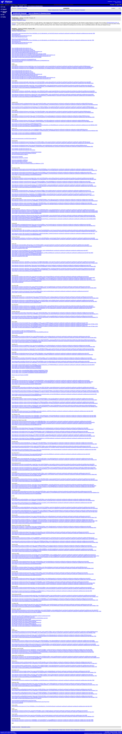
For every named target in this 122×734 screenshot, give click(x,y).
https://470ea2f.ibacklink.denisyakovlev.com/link (22, 71)
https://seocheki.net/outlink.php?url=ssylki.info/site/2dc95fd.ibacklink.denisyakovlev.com (31, 56)
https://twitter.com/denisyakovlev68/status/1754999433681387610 (26, 624)
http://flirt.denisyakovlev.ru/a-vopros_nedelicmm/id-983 (24, 621)
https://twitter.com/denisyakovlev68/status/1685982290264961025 (26, 134)
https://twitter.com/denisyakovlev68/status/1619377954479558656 (26, 292)
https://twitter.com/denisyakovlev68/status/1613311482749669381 (26, 460)
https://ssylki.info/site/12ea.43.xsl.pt (20, 43)
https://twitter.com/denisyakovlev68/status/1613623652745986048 (26, 612)
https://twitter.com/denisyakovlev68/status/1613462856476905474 (26, 488)
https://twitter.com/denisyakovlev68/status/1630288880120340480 (26, 220)
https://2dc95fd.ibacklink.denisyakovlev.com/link (22, 49)
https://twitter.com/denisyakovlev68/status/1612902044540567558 (26, 407)
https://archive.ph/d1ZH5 (17, 333)
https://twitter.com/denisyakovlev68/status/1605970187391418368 (26, 57)
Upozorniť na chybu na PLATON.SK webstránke (93, 733)
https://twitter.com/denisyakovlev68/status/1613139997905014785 (26, 412)
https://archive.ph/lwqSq (17, 61)
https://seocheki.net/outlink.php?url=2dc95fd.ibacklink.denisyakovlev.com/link (29, 53)
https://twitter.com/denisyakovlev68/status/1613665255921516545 (26, 676)
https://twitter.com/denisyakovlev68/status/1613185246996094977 (26, 439)
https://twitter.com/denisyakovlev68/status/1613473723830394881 (26, 493)
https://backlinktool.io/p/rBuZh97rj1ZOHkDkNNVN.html (24, 59)
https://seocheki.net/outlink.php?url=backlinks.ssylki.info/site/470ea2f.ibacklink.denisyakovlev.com (33, 77)
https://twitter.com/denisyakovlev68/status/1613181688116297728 (26, 424)
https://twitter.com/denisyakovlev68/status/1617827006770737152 (26, 251)
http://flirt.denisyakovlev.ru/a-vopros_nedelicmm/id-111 (24, 623)
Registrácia (119, 1)
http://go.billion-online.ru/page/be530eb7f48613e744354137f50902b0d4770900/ (30, 370)
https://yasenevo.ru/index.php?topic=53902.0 (22, 162)
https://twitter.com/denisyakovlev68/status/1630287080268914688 (26, 213)
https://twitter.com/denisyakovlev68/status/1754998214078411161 (26, 622)
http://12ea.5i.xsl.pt (16, 34)
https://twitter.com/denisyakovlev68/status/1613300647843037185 (26, 455)
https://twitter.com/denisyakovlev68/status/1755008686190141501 (26, 625)
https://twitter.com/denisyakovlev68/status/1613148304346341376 (26, 417)
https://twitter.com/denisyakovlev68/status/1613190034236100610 (26, 450)
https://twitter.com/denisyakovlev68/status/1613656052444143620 (26, 646)
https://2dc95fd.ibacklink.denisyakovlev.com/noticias (23, 50)
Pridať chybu (62, 9)
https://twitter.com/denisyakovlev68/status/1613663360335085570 (26, 667)
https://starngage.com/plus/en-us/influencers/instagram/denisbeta (26, 368)
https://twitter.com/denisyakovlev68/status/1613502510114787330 (26, 512)
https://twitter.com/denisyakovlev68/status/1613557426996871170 (26, 551)
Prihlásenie (19, 8)
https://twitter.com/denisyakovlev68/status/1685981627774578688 (26, 132)
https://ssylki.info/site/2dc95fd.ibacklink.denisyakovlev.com (25, 52)
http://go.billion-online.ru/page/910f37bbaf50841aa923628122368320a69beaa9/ (30, 371)
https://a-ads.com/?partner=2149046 (20, 374)
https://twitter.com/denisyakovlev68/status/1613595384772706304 (26, 569)
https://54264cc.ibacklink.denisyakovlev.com (21, 148)
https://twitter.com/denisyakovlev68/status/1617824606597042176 (26, 247)
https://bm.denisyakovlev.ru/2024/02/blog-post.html (23, 616)
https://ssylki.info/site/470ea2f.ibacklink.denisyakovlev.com (25, 75)
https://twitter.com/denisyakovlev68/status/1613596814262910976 (26, 575)
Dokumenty (76, 9)
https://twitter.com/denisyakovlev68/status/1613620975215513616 (26, 601)
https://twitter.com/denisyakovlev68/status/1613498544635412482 (26, 503)
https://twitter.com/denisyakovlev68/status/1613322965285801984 (26, 481)
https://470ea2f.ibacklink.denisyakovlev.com (21, 70)
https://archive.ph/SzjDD (17, 156)
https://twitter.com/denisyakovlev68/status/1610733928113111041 (26, 302)
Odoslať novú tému (16, 15)
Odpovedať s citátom (21, 20)
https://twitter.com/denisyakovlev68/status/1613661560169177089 (26, 658)
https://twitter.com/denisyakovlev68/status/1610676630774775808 (26, 226)
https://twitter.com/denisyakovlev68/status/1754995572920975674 (26, 620)
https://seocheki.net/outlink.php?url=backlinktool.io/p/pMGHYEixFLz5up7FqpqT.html (30, 701)
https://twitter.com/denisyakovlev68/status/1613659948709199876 (26, 653)
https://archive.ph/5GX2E (17, 702)
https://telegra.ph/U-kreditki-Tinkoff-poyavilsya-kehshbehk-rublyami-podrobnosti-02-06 (31, 615)
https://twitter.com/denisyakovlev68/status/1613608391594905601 (26, 592)
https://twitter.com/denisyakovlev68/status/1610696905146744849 (26, 253)
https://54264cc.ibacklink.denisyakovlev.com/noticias (23, 149)
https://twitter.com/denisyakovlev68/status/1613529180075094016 (26, 523)
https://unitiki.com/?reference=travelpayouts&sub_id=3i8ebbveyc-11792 (28, 163)
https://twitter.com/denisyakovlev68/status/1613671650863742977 (26, 685)
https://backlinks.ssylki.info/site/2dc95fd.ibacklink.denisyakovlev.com (27, 51)
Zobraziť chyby (55, 9)
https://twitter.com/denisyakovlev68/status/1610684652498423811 (26, 234)
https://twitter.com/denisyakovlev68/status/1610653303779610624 (26, 187)
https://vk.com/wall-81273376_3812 (20, 39)
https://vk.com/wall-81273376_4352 (20, 256)
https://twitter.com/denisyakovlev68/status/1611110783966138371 (26, 365)
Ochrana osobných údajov (117, 733)
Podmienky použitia (107, 733)
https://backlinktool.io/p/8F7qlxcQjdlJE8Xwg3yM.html (23, 330)
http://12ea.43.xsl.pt (16, 41)
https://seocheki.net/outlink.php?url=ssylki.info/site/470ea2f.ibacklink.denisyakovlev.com (31, 78)
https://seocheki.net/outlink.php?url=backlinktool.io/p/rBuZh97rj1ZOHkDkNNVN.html (30, 60)
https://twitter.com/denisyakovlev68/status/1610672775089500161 (26, 217)
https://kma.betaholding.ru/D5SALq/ (20, 160)
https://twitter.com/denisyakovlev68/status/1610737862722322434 (26, 309)
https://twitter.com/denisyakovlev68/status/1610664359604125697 (26, 205)
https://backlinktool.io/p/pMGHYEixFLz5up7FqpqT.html (24, 700)
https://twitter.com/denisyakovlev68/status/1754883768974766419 (26, 327)
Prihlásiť (114, 1)
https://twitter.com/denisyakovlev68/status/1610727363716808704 (26, 289)
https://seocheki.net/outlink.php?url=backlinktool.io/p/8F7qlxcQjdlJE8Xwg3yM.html (30, 331)
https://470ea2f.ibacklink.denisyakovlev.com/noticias (23, 73)
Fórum (72, 9)
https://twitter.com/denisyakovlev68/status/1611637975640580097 (26, 367)
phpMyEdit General (19, 13)
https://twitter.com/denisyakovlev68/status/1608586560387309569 (26, 152)
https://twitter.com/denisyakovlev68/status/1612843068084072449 (26, 395)
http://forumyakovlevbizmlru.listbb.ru (20, 154)
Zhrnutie (68, 9)
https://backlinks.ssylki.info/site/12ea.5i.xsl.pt (22, 35)
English (120, 2)
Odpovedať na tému (25, 15)
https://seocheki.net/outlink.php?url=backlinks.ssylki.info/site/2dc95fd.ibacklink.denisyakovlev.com (33, 54)
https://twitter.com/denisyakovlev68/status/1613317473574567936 (26, 469)
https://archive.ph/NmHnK (17, 282)
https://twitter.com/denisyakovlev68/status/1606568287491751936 (26, 87)
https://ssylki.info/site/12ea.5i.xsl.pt (19, 36)
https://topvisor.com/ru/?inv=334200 (20, 157)
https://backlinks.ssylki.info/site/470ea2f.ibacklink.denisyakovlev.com (27, 74)
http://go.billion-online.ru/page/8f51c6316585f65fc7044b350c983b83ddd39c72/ (29, 372)
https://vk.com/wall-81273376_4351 (20, 248)
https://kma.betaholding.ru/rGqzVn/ (19, 161)
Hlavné (49, 9)
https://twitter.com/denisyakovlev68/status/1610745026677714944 (26, 318)
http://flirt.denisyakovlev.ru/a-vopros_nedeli (21, 619)
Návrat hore (14, 20)
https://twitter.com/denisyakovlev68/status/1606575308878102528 (26, 96)
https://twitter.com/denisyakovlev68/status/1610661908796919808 (26, 196)
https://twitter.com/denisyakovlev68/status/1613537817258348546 (26, 528)
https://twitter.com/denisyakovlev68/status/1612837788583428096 (26, 383)
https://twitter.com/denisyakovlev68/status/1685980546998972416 (26, 126)
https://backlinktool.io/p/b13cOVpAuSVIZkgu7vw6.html (24, 153)
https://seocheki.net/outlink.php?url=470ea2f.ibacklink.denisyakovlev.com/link (29, 76)
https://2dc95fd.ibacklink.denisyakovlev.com (21, 48)
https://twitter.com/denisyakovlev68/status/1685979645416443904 (26, 123)
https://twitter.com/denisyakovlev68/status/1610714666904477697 (26, 270)
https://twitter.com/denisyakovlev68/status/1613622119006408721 (26, 606)
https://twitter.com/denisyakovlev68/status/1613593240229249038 (26, 563)
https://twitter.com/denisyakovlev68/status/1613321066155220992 (26, 475)
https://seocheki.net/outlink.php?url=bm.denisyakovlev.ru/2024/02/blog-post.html (30, 618)
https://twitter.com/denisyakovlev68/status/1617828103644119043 (26, 255)
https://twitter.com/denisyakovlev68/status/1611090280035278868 (26, 342)
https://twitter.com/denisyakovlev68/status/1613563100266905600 (26, 558)
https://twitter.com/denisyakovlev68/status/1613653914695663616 (26, 637)
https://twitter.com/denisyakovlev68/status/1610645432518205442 (26, 174)
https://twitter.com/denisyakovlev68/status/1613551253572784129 (26, 534)
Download (82, 9)
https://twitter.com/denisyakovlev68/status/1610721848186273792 (26, 281)
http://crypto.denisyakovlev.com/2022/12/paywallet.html (24, 138)
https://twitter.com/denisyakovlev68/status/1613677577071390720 (26, 698)
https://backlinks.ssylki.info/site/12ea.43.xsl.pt (22, 42)
